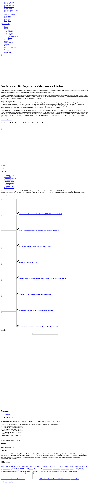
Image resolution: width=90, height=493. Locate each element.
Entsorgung (85, 466)
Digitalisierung (72, 466)
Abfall (2, 466)
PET (72, 469)
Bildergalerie (7, 16)
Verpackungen (55, 471)
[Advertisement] (8, 382)
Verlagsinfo (7, 21)
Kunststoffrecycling (48, 469)
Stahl (47, 471)
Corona (61, 466)
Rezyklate (3, 471)
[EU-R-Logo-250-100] (5, 24)
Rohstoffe (8, 471)
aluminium (33, 466)
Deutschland (65, 466)
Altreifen (28, 466)
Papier (69, 469)
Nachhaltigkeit (64, 469)
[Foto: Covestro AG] (38, 82)
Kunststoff (31, 469)
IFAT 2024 (7, 469)
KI (11, 469)
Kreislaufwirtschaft (20, 469)
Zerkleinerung (68, 471)
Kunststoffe (38, 469)
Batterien (45, 466)
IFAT (4, 469)
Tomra (50, 471)
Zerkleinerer (62, 471)
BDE (48, 466)
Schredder (13, 471)
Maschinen (55, 469)
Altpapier (24, 466)
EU (1, 469)
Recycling (79, 468)
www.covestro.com (6, 120)
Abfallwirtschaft (8, 466)
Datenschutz (7, 17)
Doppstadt (79, 466)
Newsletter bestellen (9, 14)
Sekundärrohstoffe (37, 471)
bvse (57, 466)
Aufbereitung (39, 466)
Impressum (7, 19)
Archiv (3, 447)
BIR (54, 466)
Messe (59, 469)
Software (44, 471)
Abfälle (16, 466)
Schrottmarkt (27, 471)
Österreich (75, 471)
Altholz (19, 466)
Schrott (19, 471)
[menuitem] (46, 14)
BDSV (51, 466)
